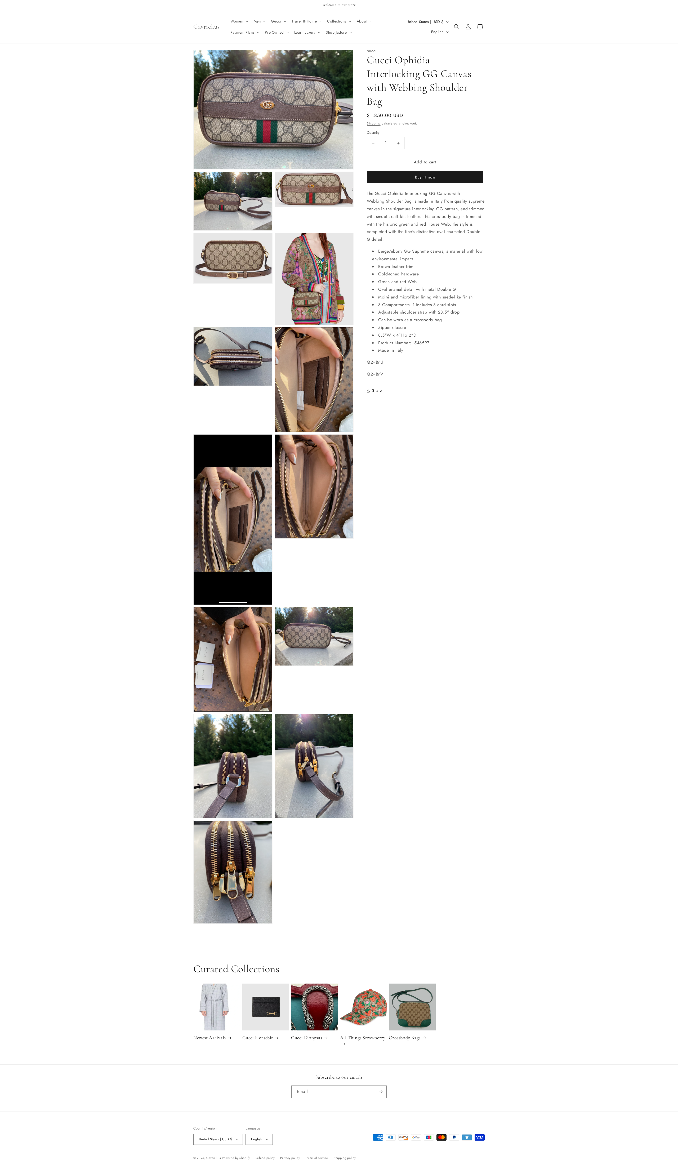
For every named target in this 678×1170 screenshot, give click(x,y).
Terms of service (316, 1158)
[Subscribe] (380, 1092)
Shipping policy (345, 1158)
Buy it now (425, 177)
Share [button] (377, 390)
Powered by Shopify (236, 1158)
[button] (239, 21)
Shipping (374, 123)
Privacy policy (290, 1158)
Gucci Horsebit (257, 1038)
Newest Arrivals (209, 1038)
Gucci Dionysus (306, 1038)
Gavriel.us (213, 1158)
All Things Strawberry (363, 1038)
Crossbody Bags (404, 1038)
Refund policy (265, 1158)
